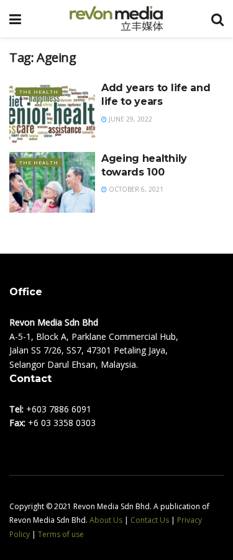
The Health (38, 91)
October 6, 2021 (135, 189)
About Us (105, 520)
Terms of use (61, 534)
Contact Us (149, 520)
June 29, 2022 (129, 119)
